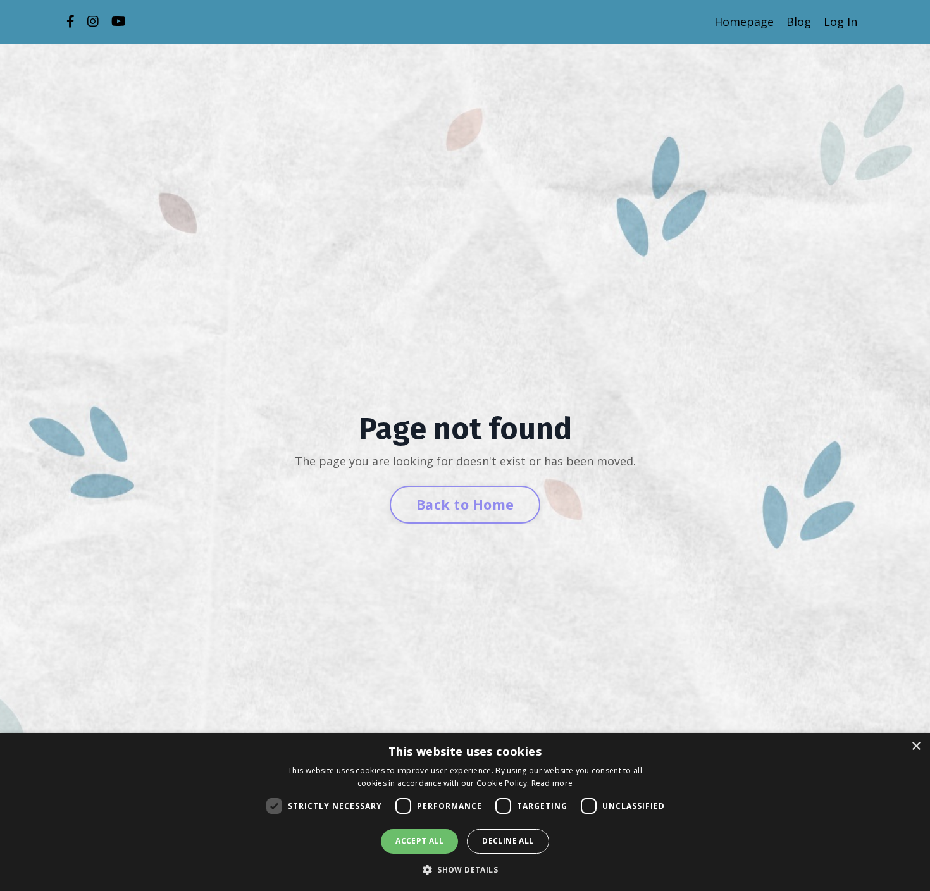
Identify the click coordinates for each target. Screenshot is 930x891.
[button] (465, 869)
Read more (552, 783)
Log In (840, 21)
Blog (798, 21)
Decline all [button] (507, 840)
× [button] (916, 746)
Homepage (744, 21)
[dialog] (465, 812)
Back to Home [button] (465, 504)
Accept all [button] (419, 840)
